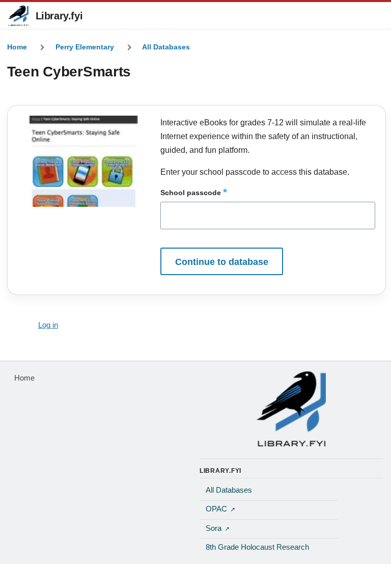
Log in (48, 325)
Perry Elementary (84, 47)
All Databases (166, 47)
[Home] (291, 408)
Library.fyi (59, 16)
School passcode (190, 193)
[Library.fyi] (18, 16)
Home (17, 47)
